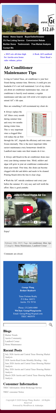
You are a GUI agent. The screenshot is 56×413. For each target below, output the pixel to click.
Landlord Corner (39, 245)
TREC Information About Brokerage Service (22, 387)
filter (45, 243)
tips (49, 243)
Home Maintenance (13, 344)
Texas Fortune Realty (28, 296)
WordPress (27, 405)
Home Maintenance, (23, 245)
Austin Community (13, 338)
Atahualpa (39, 405)
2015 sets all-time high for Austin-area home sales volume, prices (15, 57)
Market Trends (11, 335)
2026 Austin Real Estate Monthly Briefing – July (26, 360)
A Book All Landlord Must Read (42, 55)
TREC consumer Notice (13, 392)
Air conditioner (35, 243)
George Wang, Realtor (31, 400)
